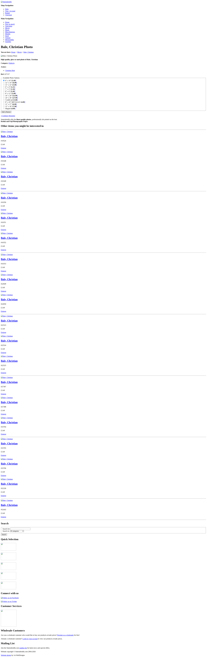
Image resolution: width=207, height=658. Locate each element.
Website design (6, 655)
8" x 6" (7, 91)
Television (8, 26)
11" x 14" (8, 85)
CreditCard (9, 100)
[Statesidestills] (6, 2)
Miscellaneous (10, 32)
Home (7, 22)
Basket (7, 13)
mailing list (23, 648)
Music (7, 30)
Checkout (8, 15)
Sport (7, 36)
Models (7, 34)
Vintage (7, 38)
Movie (7, 28)
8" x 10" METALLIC (12, 102)
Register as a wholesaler (65, 635)
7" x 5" (7, 89)
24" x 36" (8, 98)
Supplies (8, 42)
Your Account (10, 11)
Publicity (12, 63)
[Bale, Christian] (7, 132)
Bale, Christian (29, 52)
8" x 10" (8, 80)
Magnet (7, 108)
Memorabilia (9, 40)
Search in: (6, 531)
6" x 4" (7, 87)
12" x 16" (8, 83)
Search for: (6, 529)
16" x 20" (8, 96)
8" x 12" (8, 93)
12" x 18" (8, 106)
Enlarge (3, 148)
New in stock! (10, 24)
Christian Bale (10, 70)
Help (7, 9)
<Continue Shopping (8, 116)
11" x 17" (8, 104)
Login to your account (30, 639)
